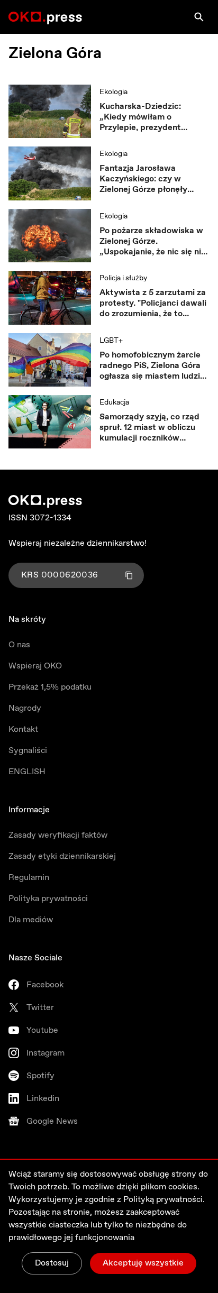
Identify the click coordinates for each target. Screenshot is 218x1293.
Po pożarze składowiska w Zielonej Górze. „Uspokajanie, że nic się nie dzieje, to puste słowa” (152, 242)
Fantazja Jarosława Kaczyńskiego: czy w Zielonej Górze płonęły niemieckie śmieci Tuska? (149, 179)
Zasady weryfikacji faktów (57, 835)
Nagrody (24, 708)
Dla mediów (30, 919)
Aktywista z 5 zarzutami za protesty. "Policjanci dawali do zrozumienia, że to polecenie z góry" (152, 303)
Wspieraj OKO (35, 666)
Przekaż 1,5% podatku (50, 687)
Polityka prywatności (48, 898)
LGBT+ (111, 340)
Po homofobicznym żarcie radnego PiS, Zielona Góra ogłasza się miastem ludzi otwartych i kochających (150, 366)
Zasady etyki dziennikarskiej (62, 856)
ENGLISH (27, 771)
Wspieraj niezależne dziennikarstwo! (77, 543)
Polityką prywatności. (164, 1199)
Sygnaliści (27, 750)
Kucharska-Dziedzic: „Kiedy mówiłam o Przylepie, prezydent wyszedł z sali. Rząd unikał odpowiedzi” (151, 117)
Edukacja (114, 402)
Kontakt (23, 729)
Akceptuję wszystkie (143, 1263)
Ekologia (113, 92)
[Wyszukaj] (199, 16)
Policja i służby (123, 278)
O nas (19, 644)
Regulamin (28, 877)
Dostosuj (52, 1263)
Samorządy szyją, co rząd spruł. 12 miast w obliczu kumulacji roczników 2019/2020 (149, 428)
